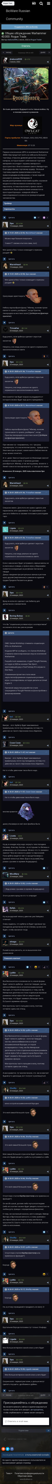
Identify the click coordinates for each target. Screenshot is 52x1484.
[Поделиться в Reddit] (3, 1449)
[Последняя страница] (49, 52)
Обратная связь (25, 1476)
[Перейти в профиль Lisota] (5, 837)
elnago (13, 941)
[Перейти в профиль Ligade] (5, 1340)
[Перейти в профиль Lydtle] (5, 974)
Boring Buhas (16, 616)
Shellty (29, 1137)
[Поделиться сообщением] (48, 62)
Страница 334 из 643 (26, 53)
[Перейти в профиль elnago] (5, 943)
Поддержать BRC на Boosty (26, 27)
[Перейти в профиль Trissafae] (5, 329)
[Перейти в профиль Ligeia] (5, 529)
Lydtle (13, 972)
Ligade (13, 1339)
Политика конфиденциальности (29, 1473)
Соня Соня (15, 743)
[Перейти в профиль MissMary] (5, 875)
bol (27, 752)
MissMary (14, 874)
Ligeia (13, 528)
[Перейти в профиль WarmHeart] (5, 266)
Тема (8, 1473)
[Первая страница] (3, 52)
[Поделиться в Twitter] (8, 1449)
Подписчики (23, 1431)
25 (48, 1430)
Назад (8, 52)
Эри (12, 223)
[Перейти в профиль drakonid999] (5, 60)
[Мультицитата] (4, 217)
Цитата (11, 218)
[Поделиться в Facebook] (12, 1449)
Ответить (26, 46)
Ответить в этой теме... (18, 1421)
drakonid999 (12, 40)
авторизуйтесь (37, 1410)
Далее (42, 52)
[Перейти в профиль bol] (5, 718)
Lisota (13, 836)
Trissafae (14, 328)
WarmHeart (31, 233)
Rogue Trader (36, 40)
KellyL (13, 908)
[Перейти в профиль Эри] (5, 224)
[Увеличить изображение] (26, 85)
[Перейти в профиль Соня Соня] (5, 744)
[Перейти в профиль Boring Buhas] (5, 617)
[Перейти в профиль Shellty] (5, 1089)
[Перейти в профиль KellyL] (5, 909)
